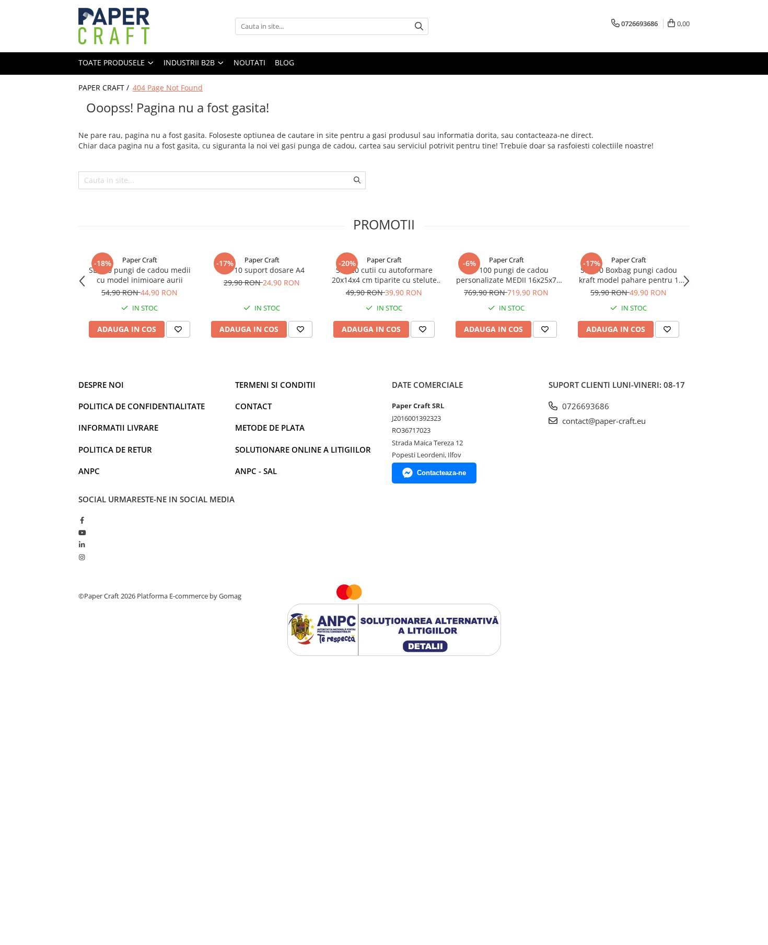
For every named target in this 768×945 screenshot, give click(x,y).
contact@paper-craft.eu (603, 421)
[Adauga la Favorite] (178, 329)
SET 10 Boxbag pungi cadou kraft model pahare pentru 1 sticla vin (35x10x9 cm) (629, 275)
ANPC (89, 471)
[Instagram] (81, 557)
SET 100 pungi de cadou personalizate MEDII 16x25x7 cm (506, 275)
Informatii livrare (118, 427)
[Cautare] (419, 26)
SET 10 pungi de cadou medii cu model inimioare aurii (140, 275)
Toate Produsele (112, 62)
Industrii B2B (190, 62)
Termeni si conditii (275, 384)
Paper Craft (139, 259)
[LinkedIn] (81, 544)
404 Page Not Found (168, 88)
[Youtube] (81, 532)
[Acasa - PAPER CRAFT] (130, 26)
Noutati (249, 62)
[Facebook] (81, 520)
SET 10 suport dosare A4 (262, 270)
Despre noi (101, 384)
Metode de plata (270, 427)
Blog (284, 62)
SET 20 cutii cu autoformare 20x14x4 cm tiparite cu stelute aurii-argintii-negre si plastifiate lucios (384, 275)
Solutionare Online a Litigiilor (303, 449)
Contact (253, 406)
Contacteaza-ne (441, 473)
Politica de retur (115, 449)
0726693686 (584, 406)
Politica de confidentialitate (141, 406)
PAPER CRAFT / (104, 88)
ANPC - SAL (256, 471)
